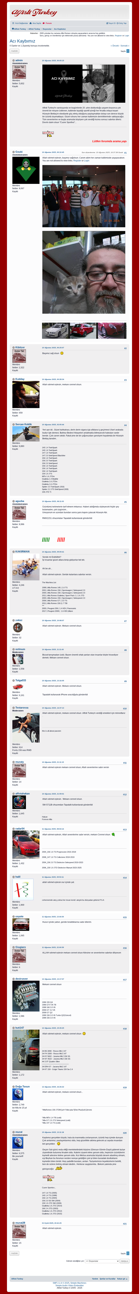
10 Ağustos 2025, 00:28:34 (53, 379)
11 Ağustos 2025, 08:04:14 (53, 829)
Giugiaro (20, 947)
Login (127, 36)
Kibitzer (20, 347)
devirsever (21, 978)
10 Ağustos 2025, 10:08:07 (53, 620)
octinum (20, 649)
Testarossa (21, 707)
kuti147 (19, 1027)
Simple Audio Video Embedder (69, 1285)
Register (118, 36)
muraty (19, 762)
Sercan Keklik (23, 424)
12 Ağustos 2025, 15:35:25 (53, 1028)
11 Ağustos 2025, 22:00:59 (53, 947)
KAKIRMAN (22, 551)
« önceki (115, 46)
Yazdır (14, 51)
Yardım (95, 1279)
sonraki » (125, 46)
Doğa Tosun (22, 1086)
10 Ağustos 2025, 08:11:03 (53, 501)
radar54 (19, 828)
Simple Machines (78, 1283)
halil (17, 876)
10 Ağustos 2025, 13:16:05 (53, 681)
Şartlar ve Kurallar (107, 1279)
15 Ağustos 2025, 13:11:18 (53, 1132)
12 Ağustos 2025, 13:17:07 (53, 979)
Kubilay (19, 379)
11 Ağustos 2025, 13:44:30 (53, 917)
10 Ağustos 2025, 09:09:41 (53, 552)
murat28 (20, 1222)
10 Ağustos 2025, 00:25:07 (53, 348)
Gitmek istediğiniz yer (75, 1261)
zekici (18, 620)
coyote (19, 916)
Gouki (19, 151)
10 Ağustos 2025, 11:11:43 (53, 649)
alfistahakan (22, 793)
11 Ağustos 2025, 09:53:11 (53, 877)
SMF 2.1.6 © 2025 (61, 1283)
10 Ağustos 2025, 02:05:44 (53, 425)
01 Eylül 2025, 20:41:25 (52, 1223)
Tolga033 (20, 680)
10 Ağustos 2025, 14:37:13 (53, 708)
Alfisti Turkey (17, 1279)
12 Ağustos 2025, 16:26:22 (53, 1087)
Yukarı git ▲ (122, 1279)
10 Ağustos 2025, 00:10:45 (53, 152)
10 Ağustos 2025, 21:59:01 (53, 794)
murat (18, 1132)
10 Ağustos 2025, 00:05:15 (53, 61)
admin (19, 60)
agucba (19, 501)
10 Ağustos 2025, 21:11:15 (53, 762)
